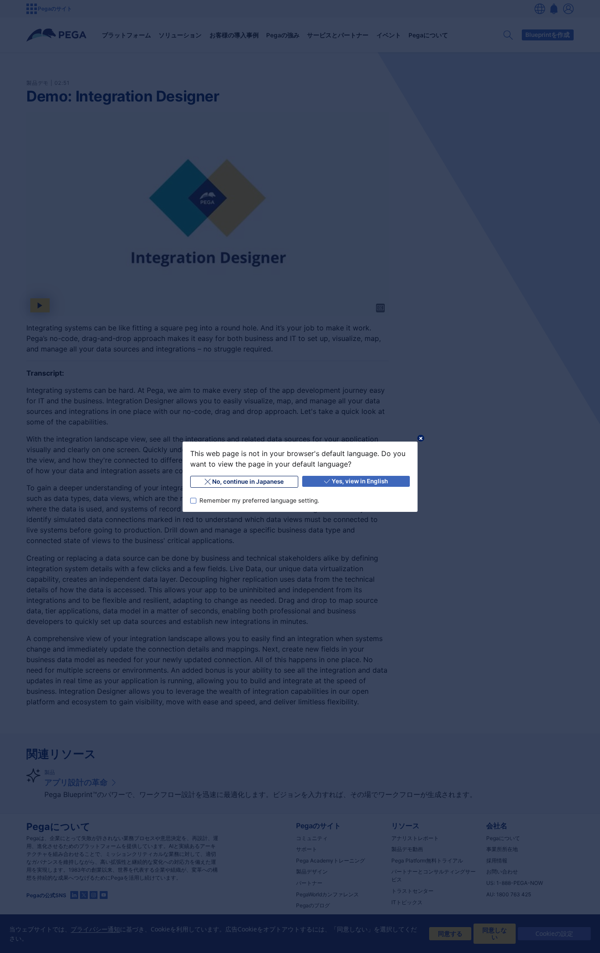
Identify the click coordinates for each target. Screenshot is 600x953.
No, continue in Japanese (248, 481)
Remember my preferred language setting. (259, 500)
